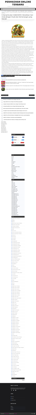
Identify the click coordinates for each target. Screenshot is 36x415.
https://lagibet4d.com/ (14, 193)
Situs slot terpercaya (16, 353)
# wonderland (12, 76)
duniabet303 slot (15, 254)
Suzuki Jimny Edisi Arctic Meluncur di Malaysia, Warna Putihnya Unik (15, 119)
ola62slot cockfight (16, 320)
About (12, 406)
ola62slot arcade (15, 317)
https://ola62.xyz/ (14, 196)
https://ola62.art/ (14, 203)
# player (28, 75)
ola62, (20, 20)
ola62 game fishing (16, 293)
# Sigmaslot (7, 76)
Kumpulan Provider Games (17, 272)
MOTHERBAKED (15, 281)
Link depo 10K (15, 275)
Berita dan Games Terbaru (15, 166)
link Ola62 (14, 278)
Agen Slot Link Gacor (16, 218)
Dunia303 (14, 238)
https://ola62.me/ (14, 202)
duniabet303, (14, 20)
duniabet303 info (14, 191)
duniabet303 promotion (16, 253)
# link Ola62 (13, 75)
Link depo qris (15, 277)
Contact (12, 407)
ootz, (21, 20)
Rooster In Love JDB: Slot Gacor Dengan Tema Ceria (11, 99)
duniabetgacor (15, 257)
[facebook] (12, 390)
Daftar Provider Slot (16, 227)
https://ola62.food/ (14, 211)
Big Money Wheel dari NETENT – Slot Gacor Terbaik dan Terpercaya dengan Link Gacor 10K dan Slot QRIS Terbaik (19, 83)
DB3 (13, 229)
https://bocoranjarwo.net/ (15, 206)
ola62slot (12, 192)
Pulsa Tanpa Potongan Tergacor (18, 347)
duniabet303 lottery (16, 250)
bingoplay (13, 165)
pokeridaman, (31, 20)
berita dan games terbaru (17, 223)
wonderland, (6, 21)
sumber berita (13, 171)
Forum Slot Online (15, 260)
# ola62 (17, 75)
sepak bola (14, 400)
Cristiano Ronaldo (15, 226)
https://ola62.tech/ (14, 213)
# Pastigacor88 (24, 75)
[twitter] (14, 390)
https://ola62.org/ (14, 208)
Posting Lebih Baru (5, 95)
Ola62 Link (13, 182)
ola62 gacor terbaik (14, 176)
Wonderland (13, 161)
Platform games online (16, 338)
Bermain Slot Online (16, 224)
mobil (13, 280)
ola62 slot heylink (14, 186)
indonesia (14, 266)
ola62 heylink (13, 187)
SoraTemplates (6, 413)
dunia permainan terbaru (17, 233)
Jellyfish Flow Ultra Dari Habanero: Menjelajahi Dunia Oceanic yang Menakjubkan (16, 115)
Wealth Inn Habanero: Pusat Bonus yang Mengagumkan (12, 117)
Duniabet (14, 239)
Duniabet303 (13, 175)
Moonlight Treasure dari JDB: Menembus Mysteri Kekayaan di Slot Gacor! (15, 110)
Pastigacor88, (25, 20)
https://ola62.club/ (14, 201)
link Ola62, (17, 20)
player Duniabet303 (16, 341)
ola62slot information (16, 326)
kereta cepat (14, 271)
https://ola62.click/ (14, 198)
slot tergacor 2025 (15, 368)
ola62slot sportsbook (16, 332)
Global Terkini (13, 169)
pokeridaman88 (15, 344)
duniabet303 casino (16, 244)
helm (13, 265)
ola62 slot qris (15, 311)
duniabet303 (14, 241)
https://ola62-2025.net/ (15, 195)
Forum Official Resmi (16, 259)
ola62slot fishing (15, 323)
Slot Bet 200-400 (15, 356)
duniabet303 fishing (16, 247)
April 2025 (2, 127)
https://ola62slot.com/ (14, 214)
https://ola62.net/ (14, 197)
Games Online (14, 262)
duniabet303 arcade (16, 242)
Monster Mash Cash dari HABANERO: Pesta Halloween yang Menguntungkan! (20, 89)
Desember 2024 (3, 131)
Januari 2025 (3, 130)
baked (13, 220)
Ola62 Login (13, 185)
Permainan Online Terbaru (18, 3)
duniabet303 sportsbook (16, 256)
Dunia (12, 158)
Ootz (12, 164)
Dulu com (14, 230)
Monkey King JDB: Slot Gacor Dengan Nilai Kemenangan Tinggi (13, 106)
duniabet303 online (14, 190)
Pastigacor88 (14, 335)
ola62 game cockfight (16, 290)
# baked (5, 75)
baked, (11, 20)
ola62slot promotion (16, 329)
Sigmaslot (13, 177)
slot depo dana (15, 359)
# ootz (20, 75)
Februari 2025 (3, 129)
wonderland (14, 374)
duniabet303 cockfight (16, 245)
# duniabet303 (9, 75)
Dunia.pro (14, 236)
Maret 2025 (3, 128)
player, (28, 20)
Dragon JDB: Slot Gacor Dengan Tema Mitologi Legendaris (12, 101)
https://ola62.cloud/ (14, 207)
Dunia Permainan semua (16, 232)
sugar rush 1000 (15, 371)
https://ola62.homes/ (14, 212)
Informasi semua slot (16, 269)
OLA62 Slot (14, 308)
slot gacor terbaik (15, 365)
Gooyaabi (15, 413)
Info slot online (15, 268)
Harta (12, 159)
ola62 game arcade (16, 287)
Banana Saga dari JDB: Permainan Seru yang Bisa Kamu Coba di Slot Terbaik (15, 108)
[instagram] (16, 390)
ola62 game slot (15, 296)
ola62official (14, 314)
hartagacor (14, 263)
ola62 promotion (15, 305)
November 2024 (3, 132)
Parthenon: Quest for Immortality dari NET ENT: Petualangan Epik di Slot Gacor (20, 85)
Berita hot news (14, 170)
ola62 (12, 160)
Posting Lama (32, 95)
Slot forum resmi (15, 362)
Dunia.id (12, 174)
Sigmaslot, (3, 21)
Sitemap (12, 409)
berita (13, 221)
